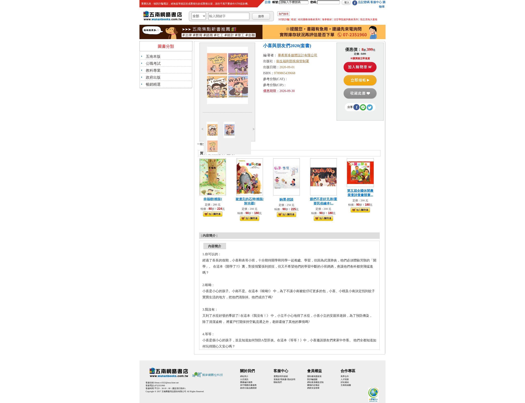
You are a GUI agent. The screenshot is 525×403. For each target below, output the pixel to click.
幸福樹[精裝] (212, 199)
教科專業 (153, 70)
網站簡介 (244, 376)
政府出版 (153, 77)
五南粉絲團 (346, 385)
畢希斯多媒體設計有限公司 (297, 55)
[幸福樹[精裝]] (213, 176)
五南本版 (153, 56)
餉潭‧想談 (286, 199)
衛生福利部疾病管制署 (292, 61)
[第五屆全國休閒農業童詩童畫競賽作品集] (360, 172)
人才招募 (345, 379)
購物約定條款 (313, 385)
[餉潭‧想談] (286, 176)
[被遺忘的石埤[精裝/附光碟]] (249, 176)
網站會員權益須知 (315, 382)
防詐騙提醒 (312, 379)
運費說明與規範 (281, 376)
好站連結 (345, 382)
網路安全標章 (313, 388)
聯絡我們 (278, 382)
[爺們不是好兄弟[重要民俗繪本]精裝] (323, 176)
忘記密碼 (364, 2)
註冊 (268, 2)
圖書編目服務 (246, 382)
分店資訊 (244, 379)
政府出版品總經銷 (248, 388)
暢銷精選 (153, 84)
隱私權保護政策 (314, 376)
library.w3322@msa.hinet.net (166, 382)
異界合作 (345, 376)
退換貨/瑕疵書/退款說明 (284, 379)
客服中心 (376, 2)
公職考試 (153, 63)
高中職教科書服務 (248, 385)
